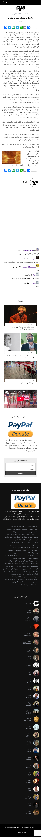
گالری (5, 571)
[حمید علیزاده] (35, 696)
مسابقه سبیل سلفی (16, 576)
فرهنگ (36, 568)
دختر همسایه (21, 545)
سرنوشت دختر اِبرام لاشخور (13, 555)
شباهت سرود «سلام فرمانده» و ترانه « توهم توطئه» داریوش (20, 356)
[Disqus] (20, 219)
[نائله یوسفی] (35, 750)
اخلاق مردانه (17, 529)
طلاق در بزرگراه (13, 560)
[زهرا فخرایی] (35, 727)
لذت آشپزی (29, 574)
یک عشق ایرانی (28, 584)
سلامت (35, 558)
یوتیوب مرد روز (18, 584)
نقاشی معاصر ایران (18, 582)
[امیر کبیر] (35, 673)
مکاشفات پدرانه (10, 579)
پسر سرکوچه (8, 537)
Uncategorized (32, 526)
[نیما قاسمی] (35, 812)
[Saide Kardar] (35, 634)
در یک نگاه (31, 324)
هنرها (5, 582)
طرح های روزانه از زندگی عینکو (28, 560)
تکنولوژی (31, 539)
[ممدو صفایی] (35, 758)
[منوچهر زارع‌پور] (35, 712)
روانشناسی (34, 550)
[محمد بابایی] (35, 658)
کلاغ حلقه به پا (27, 571)
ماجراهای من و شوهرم (17, 574)
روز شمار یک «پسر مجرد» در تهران (18, 550)
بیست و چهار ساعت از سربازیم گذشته (26, 537)
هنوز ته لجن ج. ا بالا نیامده (26, 382)
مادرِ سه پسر (34, 576)
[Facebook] (6, 27)
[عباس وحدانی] (35, 805)
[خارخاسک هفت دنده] (35, 719)
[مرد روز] (35, 603)
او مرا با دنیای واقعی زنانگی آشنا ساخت (25, 534)
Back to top (22, 833)
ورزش (36, 584)
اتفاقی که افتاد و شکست (30, 529)
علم (12, 566)
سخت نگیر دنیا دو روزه (31, 555)
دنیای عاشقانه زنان (24, 547)
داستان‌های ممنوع (32, 545)
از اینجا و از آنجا (33, 531)
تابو (37, 539)
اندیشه (15, 531)
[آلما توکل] (35, 774)
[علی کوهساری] (35, 797)
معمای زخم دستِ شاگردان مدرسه (27, 579)
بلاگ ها (9, 534)
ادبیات (9, 529)
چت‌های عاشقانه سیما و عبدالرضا (17, 539)
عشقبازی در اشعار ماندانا (12, 563)
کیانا (20, 21)
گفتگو (36, 574)
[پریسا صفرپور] (35, 743)
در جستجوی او (11, 545)
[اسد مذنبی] (35, 650)
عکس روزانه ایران (20, 566)
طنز (6, 560)
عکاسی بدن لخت (32, 566)
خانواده (36, 542)
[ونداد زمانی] (35, 611)
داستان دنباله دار (27, 542)
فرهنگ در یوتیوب (27, 568)
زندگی (32, 380)
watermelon (21, 526)
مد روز (26, 576)
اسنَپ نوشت (23, 531)
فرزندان (7, 566)
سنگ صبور (21, 558)
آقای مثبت (12, 526)
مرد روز (28, 603)
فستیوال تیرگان (15, 568)
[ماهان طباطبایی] (35, 619)
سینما (15, 558)
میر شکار (28, 582)
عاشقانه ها (26, 14)
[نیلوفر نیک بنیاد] (35, 781)
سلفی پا (29, 558)
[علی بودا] (35, 789)
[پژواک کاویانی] (35, 704)
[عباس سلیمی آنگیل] (35, 642)
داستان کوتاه (16, 542)
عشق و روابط (26, 563)
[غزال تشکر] (35, 689)
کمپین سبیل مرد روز (15, 571)
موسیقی (35, 582)
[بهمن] (35, 627)
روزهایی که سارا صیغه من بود (29, 553)
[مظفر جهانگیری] (35, 735)
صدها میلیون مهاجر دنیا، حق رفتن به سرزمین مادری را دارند (22, 328)
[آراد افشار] (35, 681)
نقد (9, 582)
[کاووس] (35, 665)
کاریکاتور (35, 571)
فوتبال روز (6, 568)
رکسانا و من (13, 547)
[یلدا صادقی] (35, 766)
